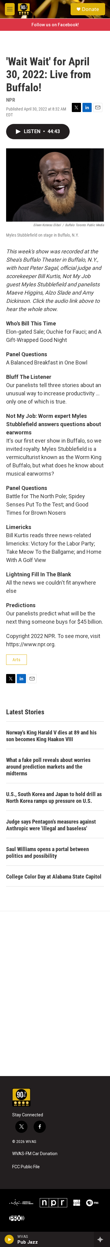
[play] (9, 1239)
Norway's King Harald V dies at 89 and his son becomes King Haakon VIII (51, 735)
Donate (90, 9)
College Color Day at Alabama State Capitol (53, 876)
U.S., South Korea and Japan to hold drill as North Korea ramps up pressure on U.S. (54, 797)
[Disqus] (55, 993)
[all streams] (102, 1239)
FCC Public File (26, 1167)
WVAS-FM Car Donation (34, 1153)
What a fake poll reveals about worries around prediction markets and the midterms (48, 767)
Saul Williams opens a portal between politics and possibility (47, 852)
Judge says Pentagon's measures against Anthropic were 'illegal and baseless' (51, 825)
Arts (16, 659)
